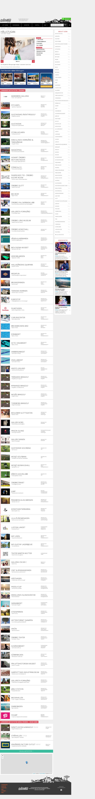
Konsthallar (58, 123)
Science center (58, 178)
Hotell (37, 25)
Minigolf (57, 149)
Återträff (57, 38)
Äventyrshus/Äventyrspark (61, 44)
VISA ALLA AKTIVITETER (25, 751)
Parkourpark (58, 172)
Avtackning (57, 49)
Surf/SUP (57, 203)
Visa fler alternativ (45, 86)
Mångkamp (57, 147)
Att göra (5, 25)
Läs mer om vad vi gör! (40, 789)
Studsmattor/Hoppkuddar (61, 201)
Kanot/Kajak (57, 118)
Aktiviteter (9, 28)
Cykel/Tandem (58, 77)
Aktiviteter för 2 (59, 33)
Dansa (56, 80)
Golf (56, 108)
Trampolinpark (58, 216)
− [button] (2, 758)
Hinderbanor (58, 111)
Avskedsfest (58, 46)
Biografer (57, 62)
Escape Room (58, 87)
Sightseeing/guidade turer (61, 185)
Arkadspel (57, 36)
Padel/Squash (58, 165)
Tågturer (57, 208)
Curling (57, 74)
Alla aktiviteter (60, 234)
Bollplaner (57, 64)
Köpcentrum (58, 126)
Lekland (57, 139)
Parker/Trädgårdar (59, 170)
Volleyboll (57, 232)
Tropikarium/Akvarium (60, 221)
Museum (57, 154)
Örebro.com (3, 28)
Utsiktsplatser (58, 229)
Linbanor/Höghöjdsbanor (61, 144)
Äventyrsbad (58, 41)
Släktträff (57, 196)
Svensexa (57, 206)
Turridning (57, 224)
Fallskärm (57, 90)
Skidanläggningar (59, 193)
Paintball (57, 167)
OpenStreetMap (42, 773)
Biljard (56, 59)
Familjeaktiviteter (59, 93)
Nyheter (26, 25)
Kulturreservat (58, 129)
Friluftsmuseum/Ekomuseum (61, 100)
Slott (56, 198)
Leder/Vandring (58, 136)
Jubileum (57, 116)
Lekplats (57, 141)
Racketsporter (58, 175)
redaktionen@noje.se (61, 787)
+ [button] (2, 756)
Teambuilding (58, 211)
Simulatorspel (58, 188)
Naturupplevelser (59, 159)
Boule (56, 67)
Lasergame (57, 134)
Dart (56, 82)
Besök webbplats (42, 41)
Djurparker (57, 85)
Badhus (56, 51)
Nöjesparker (58, 162)
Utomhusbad (58, 226)
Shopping (57, 180)
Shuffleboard (58, 183)
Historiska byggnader (60, 113)
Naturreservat (58, 157)
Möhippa (57, 152)
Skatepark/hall (58, 190)
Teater (56, 214)
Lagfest (57, 131)
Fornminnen (58, 98)
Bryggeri (57, 72)
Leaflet (34, 773)
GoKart (56, 105)
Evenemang (16, 25)
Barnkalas (57, 54)
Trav (56, 219)
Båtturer (57, 56)
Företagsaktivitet (59, 95)
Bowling (57, 69)
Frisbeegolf (57, 103)
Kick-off (57, 121)
